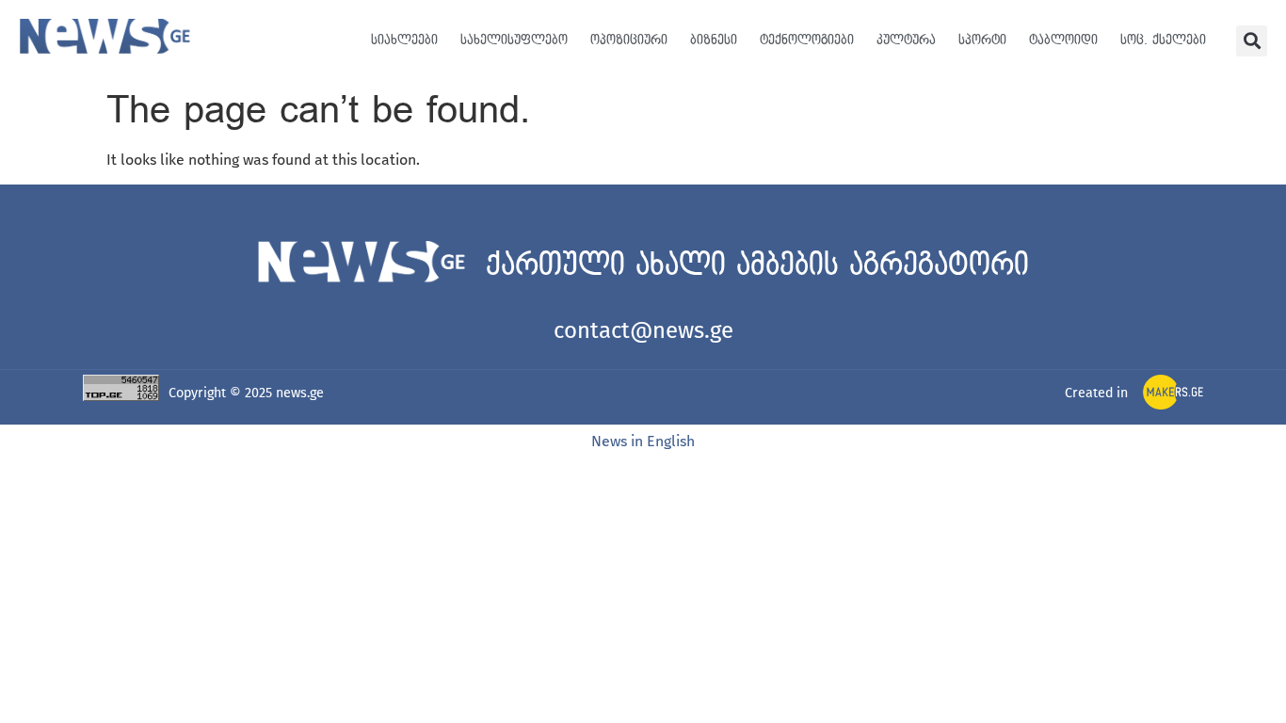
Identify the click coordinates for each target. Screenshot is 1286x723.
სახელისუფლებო (514, 40)
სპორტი (982, 40)
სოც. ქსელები (1163, 40)
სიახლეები (404, 40)
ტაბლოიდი (1063, 40)
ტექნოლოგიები (807, 40)
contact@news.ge (643, 330)
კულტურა (906, 40)
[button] (1251, 40)
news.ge (300, 393)
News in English (643, 441)
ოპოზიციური (628, 40)
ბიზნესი (713, 40)
